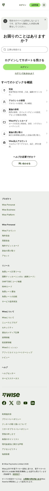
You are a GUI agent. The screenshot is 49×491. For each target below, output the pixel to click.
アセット (6, 255)
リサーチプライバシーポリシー (15, 429)
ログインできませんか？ (24, 73)
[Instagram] (18, 403)
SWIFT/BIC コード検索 (12, 281)
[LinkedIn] (33, 403)
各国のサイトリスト (10, 439)
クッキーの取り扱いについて (14, 424)
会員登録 (34, 5)
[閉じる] (45, 19)
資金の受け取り (8, 250)
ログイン (22, 5)
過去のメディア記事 (10, 332)
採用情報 (6, 337)
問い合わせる (25, 163)
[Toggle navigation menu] (43, 4)
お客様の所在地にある (32, 479)
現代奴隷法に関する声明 (12, 444)
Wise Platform (8, 215)
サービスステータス (10, 378)
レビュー (6, 357)
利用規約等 (6, 414)
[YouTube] (25, 403)
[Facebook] (4, 403)
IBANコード (7, 286)
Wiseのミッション (10, 347)
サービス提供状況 (9, 301)
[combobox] (27, 50)
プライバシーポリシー (11, 419)
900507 (16, 474)
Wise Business (8, 210)
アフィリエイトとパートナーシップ (17, 352)
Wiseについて (8, 317)
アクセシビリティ (9, 449)
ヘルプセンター (8, 373)
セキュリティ (7, 327)
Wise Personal (8, 205)
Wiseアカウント (9, 230)
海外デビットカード (10, 246)
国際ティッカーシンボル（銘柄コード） (19, 276)
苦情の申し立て (8, 434)
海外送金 (6, 235)
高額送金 (6, 240)
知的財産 (6, 454)
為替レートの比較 (9, 296)
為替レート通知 (8, 291)
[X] (11, 403)
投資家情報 (6, 342)
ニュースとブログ (9, 322)
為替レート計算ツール (11, 271)
